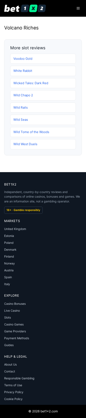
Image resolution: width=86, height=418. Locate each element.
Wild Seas (20, 120)
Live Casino (12, 310)
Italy (7, 284)
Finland (9, 256)
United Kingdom (15, 229)
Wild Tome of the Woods (31, 132)
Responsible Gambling (19, 378)
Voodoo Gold (22, 59)
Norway (9, 263)
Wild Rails (20, 107)
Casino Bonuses (15, 303)
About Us (10, 364)
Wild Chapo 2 (23, 95)
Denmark (10, 249)
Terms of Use (13, 385)
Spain (8, 277)
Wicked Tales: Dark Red (30, 83)
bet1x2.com (49, 411)
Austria (9, 270)
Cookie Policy (13, 399)
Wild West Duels (25, 144)
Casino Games (14, 324)
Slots (7, 317)
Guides (9, 345)
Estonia (9, 236)
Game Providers (15, 331)
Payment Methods (16, 338)
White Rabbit (22, 71)
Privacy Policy (13, 392)
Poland (9, 242)
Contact (9, 371)
